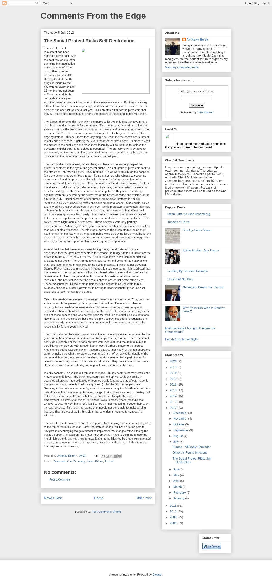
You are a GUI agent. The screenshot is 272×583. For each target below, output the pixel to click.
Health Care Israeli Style (181, 339)
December (180, 412)
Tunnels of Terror (178, 222)
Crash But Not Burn (180, 279)
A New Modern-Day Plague (201, 250)
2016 (173, 384)
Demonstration (63, 461)
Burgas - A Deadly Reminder (192, 446)
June (177, 469)
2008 (173, 523)
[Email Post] (95, 455)
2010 (173, 511)
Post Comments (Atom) (106, 511)
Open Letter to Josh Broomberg (188, 214)
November (180, 418)
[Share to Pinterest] (119, 456)
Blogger (157, 574)
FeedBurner (205, 112)
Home (98, 498)
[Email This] (103, 456)
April (176, 480)
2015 (173, 390)
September (181, 430)
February (180, 492)
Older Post (144, 498)
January (179, 498)
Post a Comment (59, 479)
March (178, 486)
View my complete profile (182, 67)
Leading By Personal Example (187, 271)
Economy (79, 461)
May (176, 475)
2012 (173, 407)
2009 (173, 517)
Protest (109, 461)
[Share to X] (111, 456)
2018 (173, 372)
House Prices (94, 461)
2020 (173, 361)
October (179, 424)
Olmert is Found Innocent (190, 452)
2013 (173, 402)
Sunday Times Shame (197, 230)
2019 (173, 367)
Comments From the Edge (93, 15)
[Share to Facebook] (115, 456)
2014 (173, 396)
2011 (173, 505)
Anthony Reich (197, 39)
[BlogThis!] (107, 456)
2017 (173, 378)
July (176, 441)
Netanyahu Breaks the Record (203, 287)
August (178, 436)
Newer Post (53, 498)
